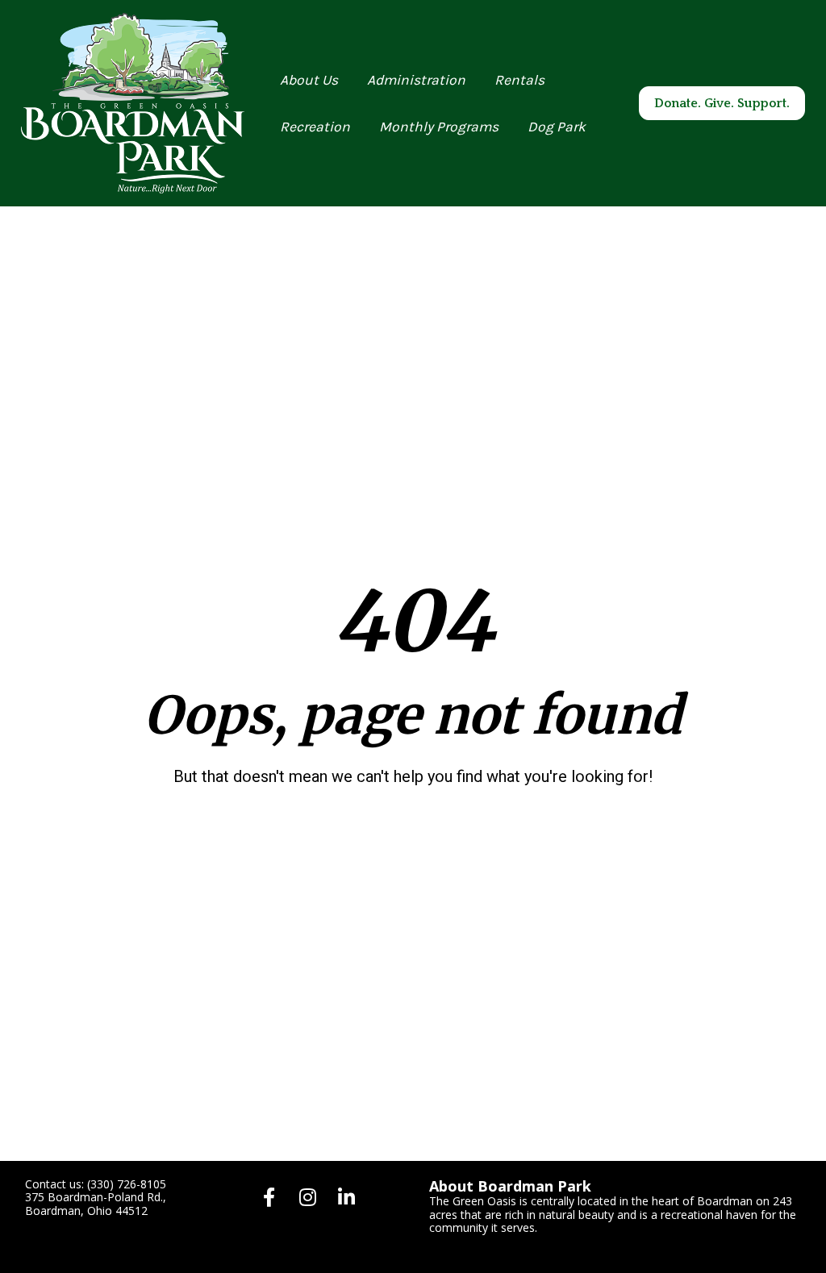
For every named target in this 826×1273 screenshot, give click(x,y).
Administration (416, 80)
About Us (309, 80)
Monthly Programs (439, 127)
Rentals (519, 80)
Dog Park (557, 127)
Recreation (315, 127)
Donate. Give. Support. (722, 103)
